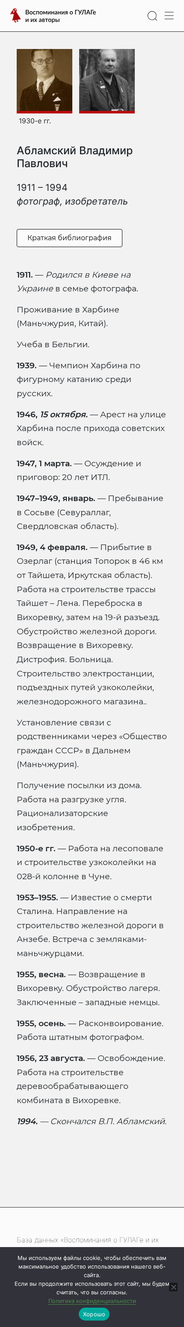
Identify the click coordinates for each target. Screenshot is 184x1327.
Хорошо (94, 1314)
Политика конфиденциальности (92, 1300)
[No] (173, 1287)
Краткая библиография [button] (69, 238)
